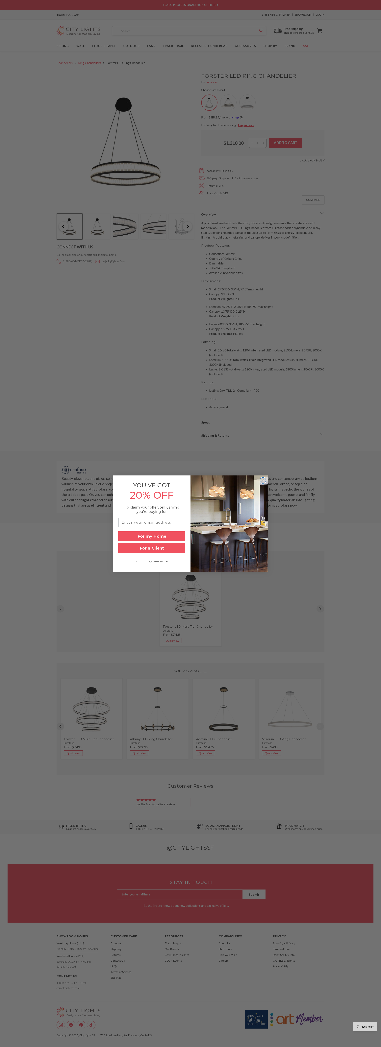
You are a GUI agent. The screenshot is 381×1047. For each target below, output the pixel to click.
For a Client (152, 548)
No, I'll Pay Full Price (152, 561)
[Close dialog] (263, 480)
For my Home (152, 536)
